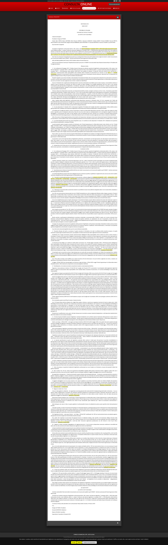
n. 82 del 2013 (111, 177)
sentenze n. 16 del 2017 (98, 177)
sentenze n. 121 (57, 386)
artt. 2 (109, 72)
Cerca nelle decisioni (115, 4)
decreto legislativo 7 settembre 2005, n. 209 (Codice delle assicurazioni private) (99, 48)
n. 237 (105, 177)
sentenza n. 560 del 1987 (106, 250)
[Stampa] (117, 17)
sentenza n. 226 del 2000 (63, 422)
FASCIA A (61, 1)
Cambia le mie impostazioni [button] (89, 542)
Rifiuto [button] (79, 542)
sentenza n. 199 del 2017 (105, 385)
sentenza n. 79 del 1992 (74, 395)
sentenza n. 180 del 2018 (62, 184)
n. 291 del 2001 (73, 178)
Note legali (91, 534)
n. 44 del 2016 (64, 386)
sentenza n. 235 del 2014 (109, 467)
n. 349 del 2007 (58, 178)
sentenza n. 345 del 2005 (56, 187)
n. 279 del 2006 (65, 178)
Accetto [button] (74, 542)
